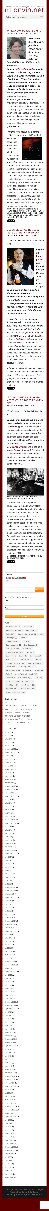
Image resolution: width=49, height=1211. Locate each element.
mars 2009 (8, 1137)
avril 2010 (8, 1093)
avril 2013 (8, 988)
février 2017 (9, 877)
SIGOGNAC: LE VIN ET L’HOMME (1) (18, 716)
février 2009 (9, 1140)
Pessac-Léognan (13, 670)
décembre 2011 (10, 1039)
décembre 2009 (10, 1106)
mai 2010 (8, 1090)
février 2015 (9, 918)
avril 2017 (8, 870)
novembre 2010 (10, 1080)
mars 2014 (8, 951)
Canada (22, 634)
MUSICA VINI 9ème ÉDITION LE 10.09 (18, 719)
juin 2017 (8, 864)
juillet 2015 (9, 904)
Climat (26, 641)
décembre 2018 (10, 820)
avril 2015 (8, 911)
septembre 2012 (10, 1009)
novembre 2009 (10, 1110)
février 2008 (9, 1177)
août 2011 (8, 1049)
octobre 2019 (9, 793)
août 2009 (8, 1120)
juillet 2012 (9, 1015)
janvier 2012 (9, 1036)
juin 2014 (8, 941)
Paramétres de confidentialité (24, 1192)
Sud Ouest (21, 339)
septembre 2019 (10, 796)
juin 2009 (8, 1127)
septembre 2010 (10, 1086)
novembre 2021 (10, 749)
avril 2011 (8, 1063)
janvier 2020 (9, 783)
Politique (27, 670)
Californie (10, 634)
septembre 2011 (10, 1046)
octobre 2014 (9, 928)
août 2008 (8, 1157)
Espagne (26, 649)
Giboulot (30, 652)
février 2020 (9, 779)
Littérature (11, 667)
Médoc (32, 667)
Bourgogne (31, 630)
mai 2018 (8, 833)
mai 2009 (8, 1130)
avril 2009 (8, 1133)
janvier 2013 (9, 999)
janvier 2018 (9, 847)
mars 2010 (8, 1096)
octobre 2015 (9, 894)
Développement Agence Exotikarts (24, 1194)
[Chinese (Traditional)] (24, 578)
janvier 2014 (9, 958)
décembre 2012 (10, 1002)
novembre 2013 (10, 965)
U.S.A (9, 681)
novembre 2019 (10, 789)
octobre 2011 (9, 1042)
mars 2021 (8, 759)
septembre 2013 (10, 972)
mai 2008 (8, 1167)
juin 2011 (8, 1056)
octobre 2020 (9, 769)
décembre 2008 (10, 1147)
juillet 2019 (9, 803)
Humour (10, 659)
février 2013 (9, 995)
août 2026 (8, 732)
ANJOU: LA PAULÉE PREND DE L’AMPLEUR (21, 709)
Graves (23, 656)
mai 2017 (8, 867)
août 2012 (8, 1012)
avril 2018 (8, 837)
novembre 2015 (10, 891)
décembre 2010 (10, 1076)
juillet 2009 (9, 1123)
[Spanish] (13, 578)
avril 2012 (8, 1026)
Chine (23, 638)
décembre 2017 (10, 850)
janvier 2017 (9, 881)
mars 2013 (8, 992)
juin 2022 (8, 742)
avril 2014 (8, 948)
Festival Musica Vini (14, 652)
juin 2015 (8, 908)
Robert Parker (21, 674)
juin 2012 (8, 1019)
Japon (38, 659)
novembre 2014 (10, 924)
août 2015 (8, 901)
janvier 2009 (9, 1144)
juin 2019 (8, 806)
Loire (22, 667)
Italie (28, 659)
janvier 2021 (9, 766)
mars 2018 (8, 840)
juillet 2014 (9, 938)
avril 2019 (8, 813)
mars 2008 (8, 1174)
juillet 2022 (9, 739)
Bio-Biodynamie (13, 627)
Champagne (11, 638)
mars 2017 (8, 874)
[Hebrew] (7, 580)
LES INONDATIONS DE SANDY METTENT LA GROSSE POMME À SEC (25, 400)
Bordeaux (28, 627)
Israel (19, 659)
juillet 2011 (8, 1053)
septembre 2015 (10, 897)
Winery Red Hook (15, 450)
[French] (7, 578)
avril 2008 (8, 1171)
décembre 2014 (10, 921)
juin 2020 (8, 773)
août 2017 (8, 857)
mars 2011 (8, 1066)
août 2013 (8, 975)
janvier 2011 (9, 1073)
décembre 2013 (10, 961)
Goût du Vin (11, 656)
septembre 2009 (10, 1117)
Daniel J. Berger (16, 33)
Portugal (39, 670)
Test (6, 702)
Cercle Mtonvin (36, 634)
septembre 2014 (10, 931)
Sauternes (10, 678)
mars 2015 (8, 914)
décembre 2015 (10, 887)
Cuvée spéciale (12, 649)
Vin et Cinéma (12, 685)
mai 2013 (8, 985)
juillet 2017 (9, 860)
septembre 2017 (10, 854)
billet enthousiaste (25, 69)
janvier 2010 (9, 1103)
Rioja (9, 674)
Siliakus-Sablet (25, 678)
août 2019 (8, 800)
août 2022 (8, 736)
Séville (38, 678)
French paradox (39, 259)
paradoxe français (33, 332)
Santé (33, 674)
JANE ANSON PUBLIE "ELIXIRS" (24, 31)
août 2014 (8, 934)
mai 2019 (8, 810)
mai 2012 (8, 1022)
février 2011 (9, 1069)
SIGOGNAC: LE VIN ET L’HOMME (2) (18, 713)
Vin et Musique (28, 685)
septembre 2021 (10, 752)
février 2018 (9, 843)
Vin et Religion (12, 689)
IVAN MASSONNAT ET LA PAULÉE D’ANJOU (21, 706)
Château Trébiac (13, 641)
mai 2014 (8, 945)
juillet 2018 (9, 830)
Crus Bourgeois (31, 645)
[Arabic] (21, 578)
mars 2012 (8, 1029)
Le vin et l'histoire (34, 663)
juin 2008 (8, 1164)
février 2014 (9, 955)
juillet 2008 (9, 1160)
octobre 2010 (9, 1083)
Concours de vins (13, 645)
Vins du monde (28, 689)
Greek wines (35, 656)
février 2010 (9, 1100)
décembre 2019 (10, 786)
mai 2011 (8, 1059)
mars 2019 (8, 816)
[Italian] (18, 578)
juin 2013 (8, 982)
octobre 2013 (9, 968)
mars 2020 (8, 776)
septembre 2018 (10, 823)
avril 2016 (8, 884)
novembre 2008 (10, 1150)
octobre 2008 (9, 1154)
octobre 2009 (9, 1113)
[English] (10, 578)
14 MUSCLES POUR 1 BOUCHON (17, 723)
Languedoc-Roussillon (15, 663)
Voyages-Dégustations (15, 692)
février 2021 (9, 762)
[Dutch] (16, 578)
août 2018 (8, 827)
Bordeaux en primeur (14, 630)
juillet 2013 (9, 978)
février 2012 (9, 1032)
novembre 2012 (10, 1005)
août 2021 (8, 756)
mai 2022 (8, 746)
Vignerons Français (24, 681)
